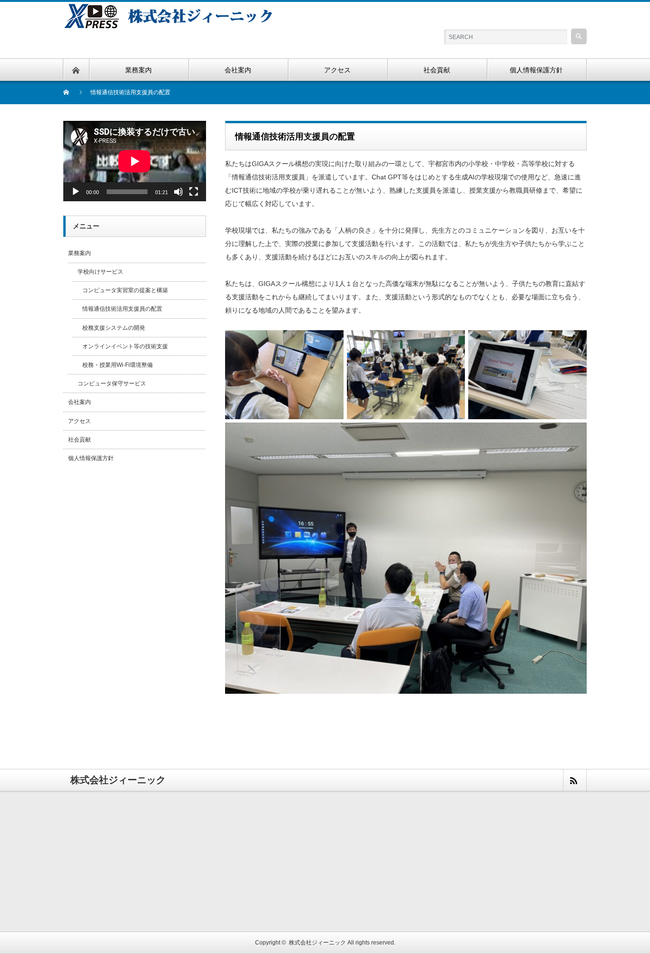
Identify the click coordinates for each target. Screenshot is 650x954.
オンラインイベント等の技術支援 (125, 346)
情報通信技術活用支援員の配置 (122, 308)
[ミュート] (178, 192)
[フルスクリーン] (193, 192)
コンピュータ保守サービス (112, 383)
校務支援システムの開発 (113, 328)
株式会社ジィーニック (317, 942)
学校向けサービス (100, 271)
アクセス (79, 421)
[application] (134, 161)
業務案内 (79, 253)
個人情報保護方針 (91, 458)
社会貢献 (79, 439)
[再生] (75, 192)
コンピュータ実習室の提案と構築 (125, 290)
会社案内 (79, 402)
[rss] (574, 780)
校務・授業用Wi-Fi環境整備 (117, 365)
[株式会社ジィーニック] (174, 7)
